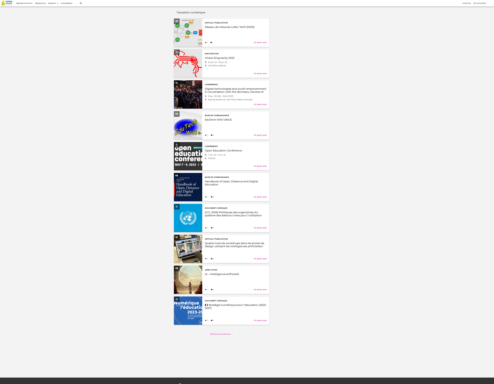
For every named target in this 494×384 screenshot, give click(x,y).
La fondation (66, 3)
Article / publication (216, 23)
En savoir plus (260, 42)
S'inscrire (466, 3)
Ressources (40, 3)
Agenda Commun (24, 3)
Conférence (211, 84)
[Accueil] (7, 3)
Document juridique (216, 208)
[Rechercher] (81, 3)
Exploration (212, 54)
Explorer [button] (52, 3)
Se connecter (480, 3)
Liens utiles (211, 270)
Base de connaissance (217, 115)
